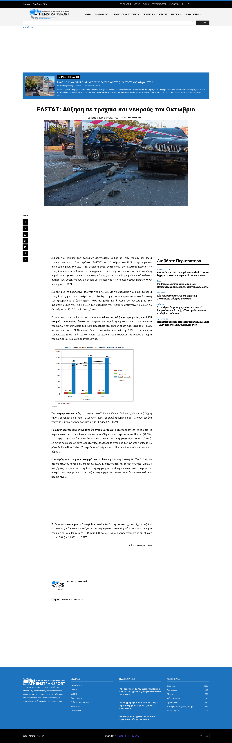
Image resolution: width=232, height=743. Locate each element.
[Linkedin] (25, 241)
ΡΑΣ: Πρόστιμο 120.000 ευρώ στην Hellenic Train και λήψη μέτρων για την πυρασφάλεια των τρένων (183, 274)
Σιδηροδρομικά (163, 269)
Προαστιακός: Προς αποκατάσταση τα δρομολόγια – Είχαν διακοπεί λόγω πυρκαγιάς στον (183, 323)
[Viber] (25, 253)
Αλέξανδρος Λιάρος (65, 86)
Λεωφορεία (161, 292)
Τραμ (159, 281)
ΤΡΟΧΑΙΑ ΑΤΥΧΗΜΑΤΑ (72, 599)
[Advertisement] (116, 50)
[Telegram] (25, 247)
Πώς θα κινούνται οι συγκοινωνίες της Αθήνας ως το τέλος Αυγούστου (105, 82)
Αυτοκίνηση (28, 27)
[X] (188, 4)
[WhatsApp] (25, 234)
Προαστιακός (162, 319)
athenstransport (134, 118)
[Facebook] (182, 4)
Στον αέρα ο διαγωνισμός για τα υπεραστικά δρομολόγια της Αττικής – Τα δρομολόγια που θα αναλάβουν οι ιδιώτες (182, 310)
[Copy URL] (25, 259)
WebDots (119, 736)
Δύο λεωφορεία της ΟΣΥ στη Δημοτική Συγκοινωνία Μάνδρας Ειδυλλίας (177, 297)
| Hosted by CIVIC (131, 736)
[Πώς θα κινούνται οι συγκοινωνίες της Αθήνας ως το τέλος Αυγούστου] (40, 86)
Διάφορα (160, 304)
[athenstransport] (57, 585)
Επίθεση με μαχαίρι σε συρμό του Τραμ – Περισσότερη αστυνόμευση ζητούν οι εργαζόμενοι (182, 285)
